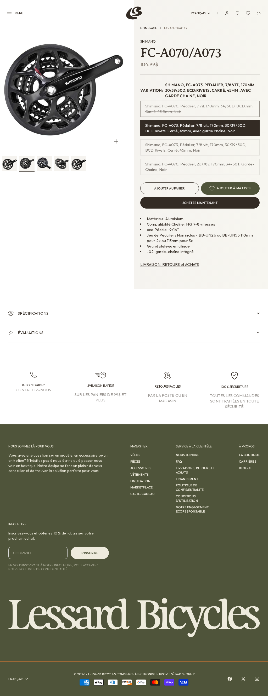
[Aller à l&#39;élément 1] (9, 163)
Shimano (148, 41)
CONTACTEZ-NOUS (33, 389)
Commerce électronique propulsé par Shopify (155, 674)
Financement (187, 479)
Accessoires (141, 468)
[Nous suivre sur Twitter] (243, 678)
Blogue (245, 468)
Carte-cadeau (142, 494)
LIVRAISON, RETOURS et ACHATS (169, 264)
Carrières (247, 461)
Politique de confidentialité (190, 487)
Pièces (135, 461)
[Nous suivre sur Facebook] (229, 678)
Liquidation (140, 481)
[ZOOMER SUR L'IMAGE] (116, 141)
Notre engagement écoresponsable (192, 509)
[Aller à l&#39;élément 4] (61, 163)
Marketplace (141, 487)
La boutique (249, 455)
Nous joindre (187, 455)
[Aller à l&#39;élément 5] (78, 163)
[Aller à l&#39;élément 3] (44, 163)
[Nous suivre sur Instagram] (257, 678)
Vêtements (139, 474)
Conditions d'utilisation (187, 498)
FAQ (179, 461)
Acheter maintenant (199, 203)
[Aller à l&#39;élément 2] (27, 163)
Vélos (135, 455)
